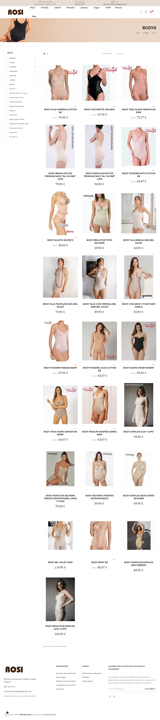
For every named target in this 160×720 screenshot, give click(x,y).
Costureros (13, 115)
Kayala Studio (50, 715)
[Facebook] (110, 696)
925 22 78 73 (9, 687)
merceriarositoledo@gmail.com (18, 691)
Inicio (10, 53)
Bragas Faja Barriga (16, 106)
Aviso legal (61, 677)
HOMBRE (12, 67)
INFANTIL (12, 58)
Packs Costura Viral (16, 97)
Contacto (60, 689)
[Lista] (47, 53)
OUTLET (12, 89)
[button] (141, 12)
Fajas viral (13, 132)
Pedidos (85, 677)
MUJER (12, 62)
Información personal (91, 673)
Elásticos (12, 110)
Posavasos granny (16, 128)
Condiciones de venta (65, 685)
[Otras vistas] (116, 194)
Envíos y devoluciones (66, 673)
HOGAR (12, 80)
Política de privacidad (65, 681)
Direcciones (87, 681)
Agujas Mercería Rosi (16, 119)
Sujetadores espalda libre (18, 124)
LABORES (12, 76)
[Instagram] (114, 696)
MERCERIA (13, 71)
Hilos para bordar (15, 102)
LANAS (11, 84)
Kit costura (13, 137)
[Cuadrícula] (44, 53)
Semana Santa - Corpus (18, 93)
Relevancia (135, 54)
